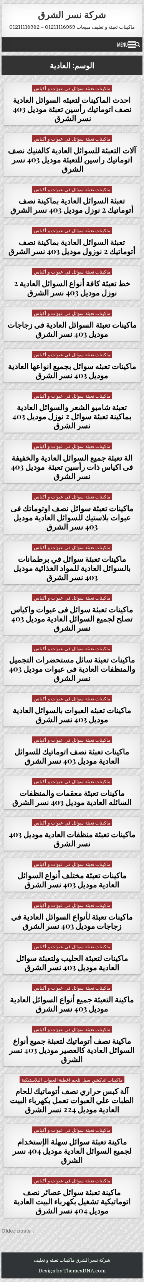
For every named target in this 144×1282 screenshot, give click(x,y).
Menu (122, 44)
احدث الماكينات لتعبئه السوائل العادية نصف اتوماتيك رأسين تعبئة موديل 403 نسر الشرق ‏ (72, 108)
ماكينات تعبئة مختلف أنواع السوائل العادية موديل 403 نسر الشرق (72, 879)
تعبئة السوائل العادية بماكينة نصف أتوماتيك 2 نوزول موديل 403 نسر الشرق (72, 246)
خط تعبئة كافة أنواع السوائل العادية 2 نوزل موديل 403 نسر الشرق (72, 287)
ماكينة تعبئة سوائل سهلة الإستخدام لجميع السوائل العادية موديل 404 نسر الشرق (72, 1150)
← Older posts (19, 1231)
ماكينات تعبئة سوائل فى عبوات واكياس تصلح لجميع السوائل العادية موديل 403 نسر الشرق (72, 618)
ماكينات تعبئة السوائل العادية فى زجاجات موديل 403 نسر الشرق (72, 329)
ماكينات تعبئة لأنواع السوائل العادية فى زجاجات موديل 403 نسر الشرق (72, 921)
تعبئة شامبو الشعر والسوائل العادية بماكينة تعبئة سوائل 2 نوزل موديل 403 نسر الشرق (72, 416)
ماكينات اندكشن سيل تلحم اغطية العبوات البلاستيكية (72, 1079)
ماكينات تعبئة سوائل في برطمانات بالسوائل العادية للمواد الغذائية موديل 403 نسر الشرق (72, 567)
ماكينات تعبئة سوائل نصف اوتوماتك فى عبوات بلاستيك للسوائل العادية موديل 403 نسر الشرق (72, 517)
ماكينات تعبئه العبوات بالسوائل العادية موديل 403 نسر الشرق (72, 714)
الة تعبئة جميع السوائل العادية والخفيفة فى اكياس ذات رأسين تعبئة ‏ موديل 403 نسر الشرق (72, 466)
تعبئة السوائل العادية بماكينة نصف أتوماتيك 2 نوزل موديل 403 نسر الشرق (72, 205)
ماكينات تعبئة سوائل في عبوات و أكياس (72, 88)
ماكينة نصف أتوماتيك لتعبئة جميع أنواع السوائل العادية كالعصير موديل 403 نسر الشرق (72, 1049)
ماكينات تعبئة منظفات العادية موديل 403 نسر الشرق (72, 838)
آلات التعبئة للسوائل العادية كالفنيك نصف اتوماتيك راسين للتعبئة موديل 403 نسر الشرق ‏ (72, 159)
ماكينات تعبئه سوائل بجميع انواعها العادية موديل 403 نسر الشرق (72, 370)
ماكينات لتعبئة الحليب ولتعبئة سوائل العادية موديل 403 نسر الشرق (72, 962)
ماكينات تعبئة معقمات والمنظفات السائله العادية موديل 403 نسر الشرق (72, 797)
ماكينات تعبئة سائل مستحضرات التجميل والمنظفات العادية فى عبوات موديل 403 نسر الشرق (72, 668)
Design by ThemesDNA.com (72, 1271)
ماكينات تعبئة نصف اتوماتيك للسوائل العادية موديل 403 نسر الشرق (72, 756)
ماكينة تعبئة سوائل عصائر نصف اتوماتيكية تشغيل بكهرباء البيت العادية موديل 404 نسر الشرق (72, 1201)
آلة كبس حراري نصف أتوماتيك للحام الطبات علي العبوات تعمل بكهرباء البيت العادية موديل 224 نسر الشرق (72, 1099)
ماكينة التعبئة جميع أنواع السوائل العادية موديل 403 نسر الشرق (72, 1003)
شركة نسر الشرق (72, 14)
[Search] (137, 44)
